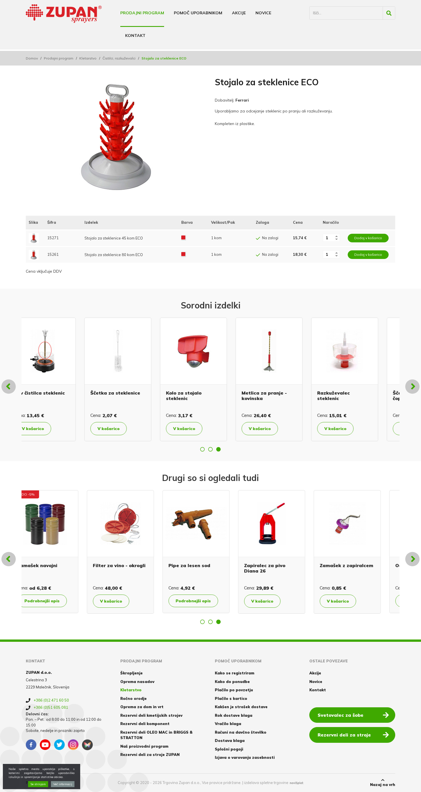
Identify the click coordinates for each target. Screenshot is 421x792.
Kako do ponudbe (232, 681)
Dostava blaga (230, 740)
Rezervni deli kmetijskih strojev (151, 715)
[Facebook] (31, 744)
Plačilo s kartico (231, 698)
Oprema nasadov (137, 681)
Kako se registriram (234, 673)
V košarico (50, 428)
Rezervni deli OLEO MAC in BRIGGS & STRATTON (156, 735)
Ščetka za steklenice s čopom (285, 395)
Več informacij (62, 784)
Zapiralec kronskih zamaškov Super (357, 568)
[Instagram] (73, 744)
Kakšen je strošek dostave (241, 706)
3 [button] (219, 449)
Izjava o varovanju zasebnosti (245, 757)
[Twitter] (59, 744)
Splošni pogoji (229, 749)
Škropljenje (131, 673)
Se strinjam (38, 784)
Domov (32, 58)
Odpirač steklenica (55, 565)
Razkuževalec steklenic (199, 395)
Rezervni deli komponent (145, 723)
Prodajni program (142, 12)
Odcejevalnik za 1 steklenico (355, 395)
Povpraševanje (55, 600)
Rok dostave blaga (233, 715)
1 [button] (202, 449)
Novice (263, 12)
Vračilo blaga (228, 723)
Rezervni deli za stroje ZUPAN (150, 754)
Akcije (239, 12)
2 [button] (210, 449)
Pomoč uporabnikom (198, 12)
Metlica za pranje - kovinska (130, 395)
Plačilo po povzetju (234, 690)
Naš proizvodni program (144, 746)
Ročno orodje (133, 698)
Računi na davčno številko (240, 732)
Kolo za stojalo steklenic (49, 395)
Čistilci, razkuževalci (119, 58)
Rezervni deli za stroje (344, 735)
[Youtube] (45, 744)
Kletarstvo (88, 58)
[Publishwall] (87, 744)
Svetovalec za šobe (340, 715)
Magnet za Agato (280, 565)
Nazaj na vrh (382, 784)
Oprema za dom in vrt (142, 706)
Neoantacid (122, 565)
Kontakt (135, 35)
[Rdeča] (183, 237)
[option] (59, 379)
